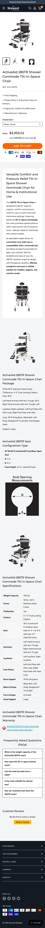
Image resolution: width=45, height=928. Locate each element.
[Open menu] (3, 8)
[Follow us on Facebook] (4, 898)
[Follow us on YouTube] (18, 898)
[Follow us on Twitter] (9, 898)
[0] (39, 8)
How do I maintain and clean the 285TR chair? (19, 792)
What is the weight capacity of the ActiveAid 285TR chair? (20, 754)
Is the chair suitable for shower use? (18, 783)
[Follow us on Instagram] (14, 898)
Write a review (22, 822)
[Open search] (29, 8)
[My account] (35, 8)
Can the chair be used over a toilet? (17, 773)
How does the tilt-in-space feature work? (20, 763)
